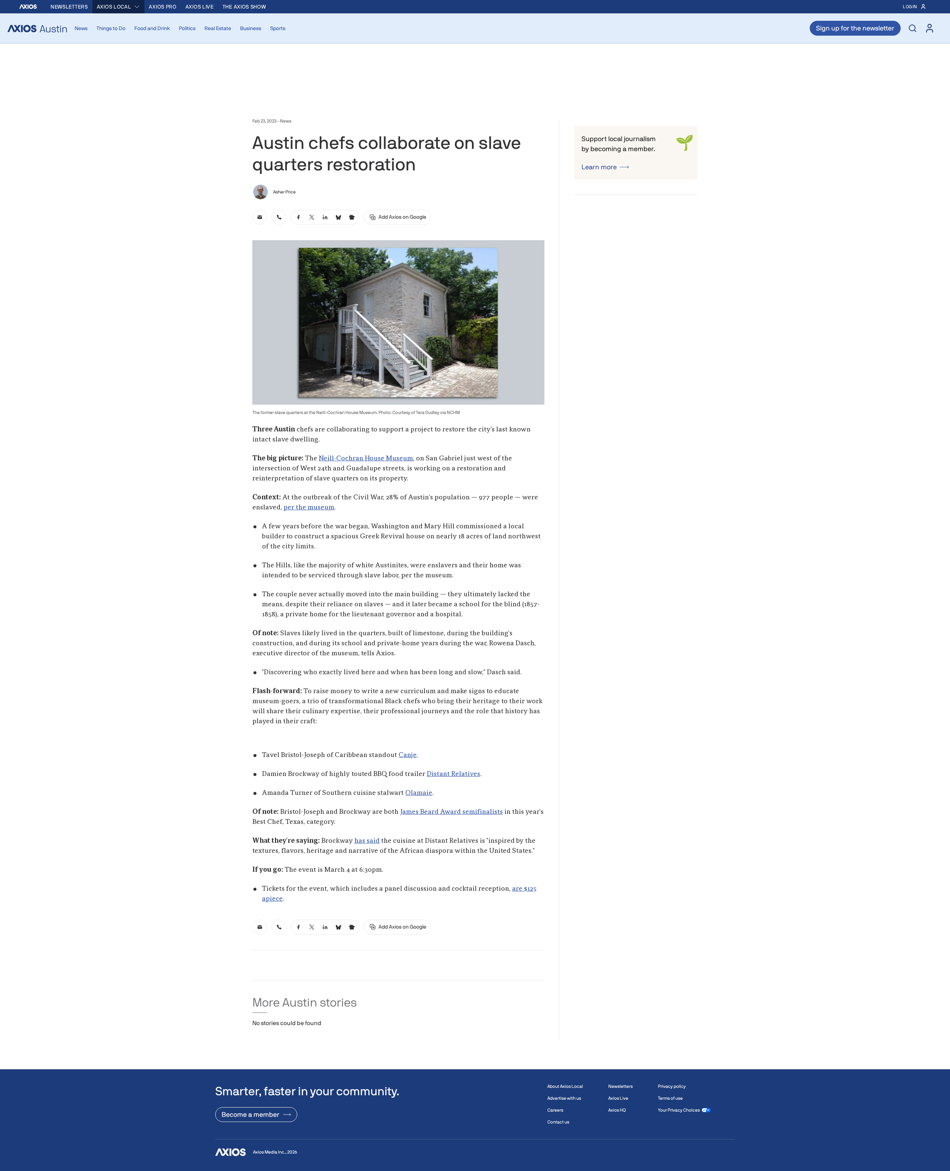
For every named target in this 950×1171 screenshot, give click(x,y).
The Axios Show (244, 7)
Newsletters (69, 7)
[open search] (912, 28)
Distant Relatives (453, 774)
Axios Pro (162, 7)
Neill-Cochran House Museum (366, 458)
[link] (260, 217)
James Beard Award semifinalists (451, 812)
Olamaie (418, 793)
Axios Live (200, 7)
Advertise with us (564, 1098)
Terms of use (670, 1098)
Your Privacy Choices (679, 1110)
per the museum (309, 507)
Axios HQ (617, 1110)
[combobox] (118, 6)
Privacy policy (672, 1086)
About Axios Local (565, 1086)
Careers (555, 1110)
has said (367, 841)
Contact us (558, 1122)
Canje (408, 755)
